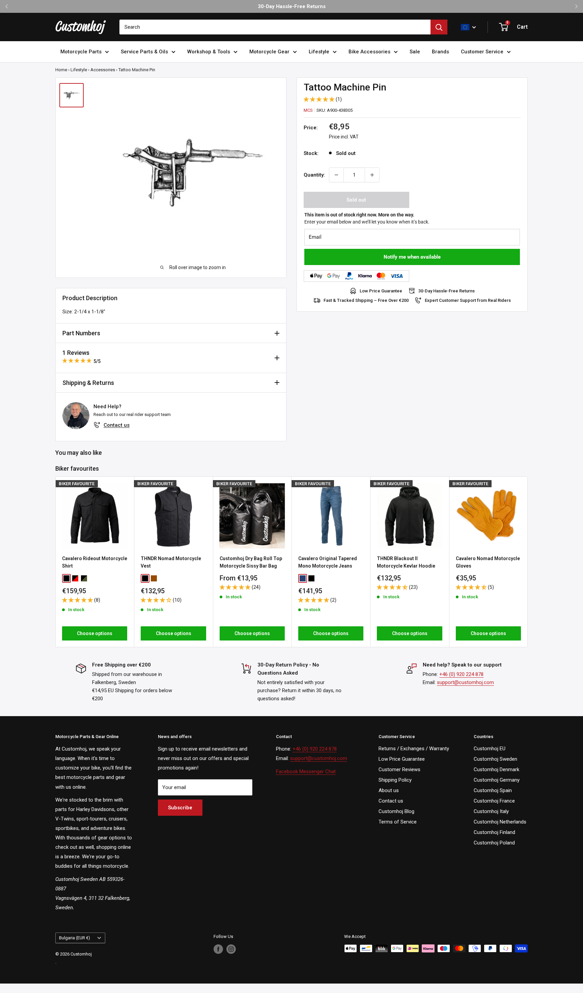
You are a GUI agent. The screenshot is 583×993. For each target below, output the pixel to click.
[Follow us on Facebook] (218, 949)
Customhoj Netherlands (500, 822)
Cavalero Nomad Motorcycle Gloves (488, 562)
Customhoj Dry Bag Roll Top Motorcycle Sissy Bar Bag (251, 562)
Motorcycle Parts (81, 52)
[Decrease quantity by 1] (336, 175)
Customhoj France (494, 801)
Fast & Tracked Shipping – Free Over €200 (366, 300)
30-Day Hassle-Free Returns (446, 290)
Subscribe (180, 808)
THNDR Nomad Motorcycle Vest (171, 562)
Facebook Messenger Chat (306, 771)
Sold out (356, 200)
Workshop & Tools (208, 52)
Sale (415, 52)
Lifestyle (319, 52)
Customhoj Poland (494, 843)
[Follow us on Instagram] (231, 949)
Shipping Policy (395, 780)
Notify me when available (412, 257)
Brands (440, 52)
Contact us (117, 425)
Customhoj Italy (491, 811)
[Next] (528, 562)
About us (389, 790)
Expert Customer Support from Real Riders (468, 300)
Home (61, 69)
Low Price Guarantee (381, 290)
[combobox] (275, 27)
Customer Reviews (399, 769)
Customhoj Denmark (496, 769)
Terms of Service (398, 822)
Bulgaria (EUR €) (74, 937)
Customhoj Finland (494, 832)
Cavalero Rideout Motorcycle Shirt (94, 562)
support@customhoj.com (465, 682)
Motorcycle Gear (269, 52)
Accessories (102, 69)
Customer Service (482, 52)
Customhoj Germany (497, 780)
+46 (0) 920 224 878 (461, 674)
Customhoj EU (489, 749)
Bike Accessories (369, 52)
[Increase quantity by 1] (372, 175)
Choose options (94, 633)
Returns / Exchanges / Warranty (414, 749)
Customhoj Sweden (495, 759)
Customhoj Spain (493, 790)
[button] (320, 99)
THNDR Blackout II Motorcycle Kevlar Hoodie (406, 562)
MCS (308, 110)
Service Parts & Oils (144, 52)
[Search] (439, 27)
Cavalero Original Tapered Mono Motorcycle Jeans (327, 562)
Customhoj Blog (396, 811)
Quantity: (314, 175)
